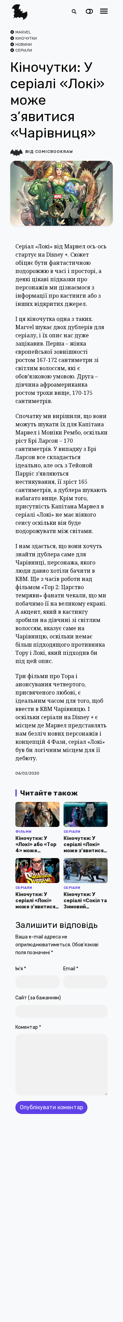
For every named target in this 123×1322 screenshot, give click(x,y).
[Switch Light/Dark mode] (89, 11)
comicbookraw (54, 151)
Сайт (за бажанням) (38, 998)
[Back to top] (112, 1306)
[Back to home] (98, 1306)
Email (70, 969)
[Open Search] (74, 12)
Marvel (23, 32)
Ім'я (20, 969)
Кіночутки (26, 38)
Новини (23, 44)
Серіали (23, 50)
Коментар (28, 1027)
